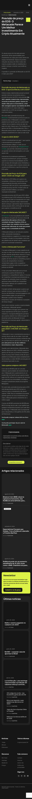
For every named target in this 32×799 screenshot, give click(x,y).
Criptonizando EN (22, 742)
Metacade (4, 117)
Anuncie (19, 760)
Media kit (4, 763)
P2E (12, 256)
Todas (3, 742)
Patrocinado (7, 12)
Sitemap (4, 760)
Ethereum (5, 747)
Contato (19, 758)
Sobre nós (20, 763)
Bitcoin (4, 745)
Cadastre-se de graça (13, 590)
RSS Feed (4, 758)
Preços (4, 765)
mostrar (15, 81)
